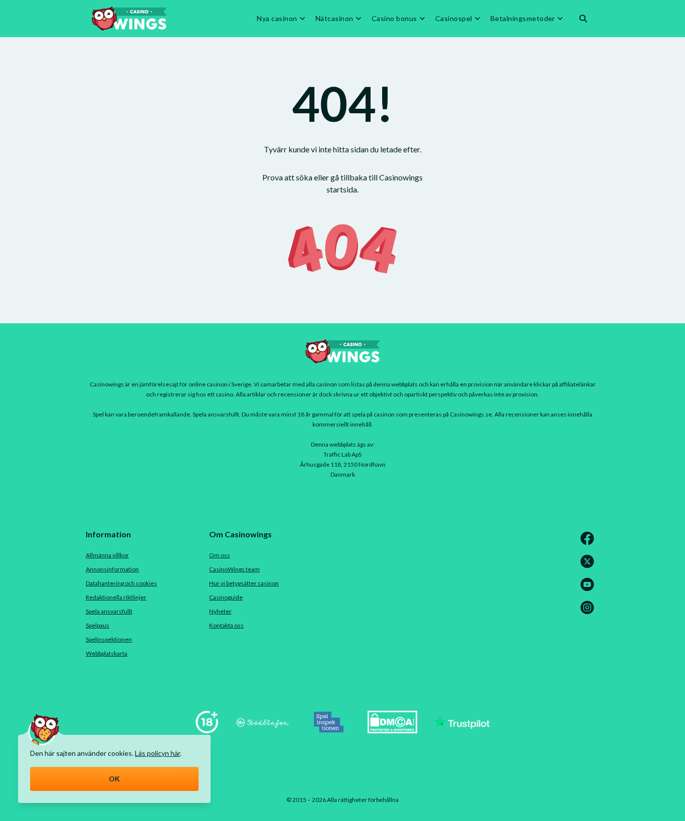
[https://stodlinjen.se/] (262, 730)
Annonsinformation (112, 569)
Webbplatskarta (106, 653)
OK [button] (114, 778)
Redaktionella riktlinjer (116, 597)
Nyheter (220, 611)
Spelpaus (97, 625)
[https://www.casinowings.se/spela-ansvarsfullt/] (207, 730)
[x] (589, 566)
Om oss (219, 555)
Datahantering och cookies (121, 583)
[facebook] (589, 543)
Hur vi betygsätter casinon (244, 583)
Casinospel (453, 19)
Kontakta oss (226, 625)
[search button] (583, 19)
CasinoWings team (234, 569)
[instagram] (589, 612)
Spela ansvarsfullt (109, 611)
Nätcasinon (334, 19)
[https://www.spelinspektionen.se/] (329, 730)
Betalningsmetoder (522, 19)
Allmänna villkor (107, 555)
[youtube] (589, 589)
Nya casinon (277, 19)
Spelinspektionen (109, 639)
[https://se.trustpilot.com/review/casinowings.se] (461, 730)
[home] (129, 19)
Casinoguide (226, 597)
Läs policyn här (157, 753)
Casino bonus (394, 19)
